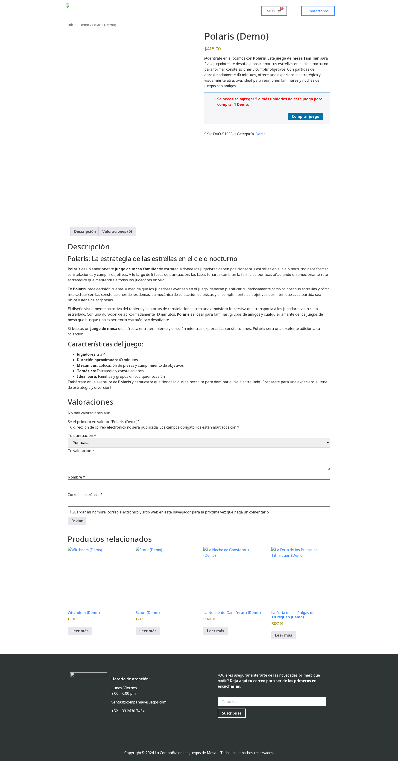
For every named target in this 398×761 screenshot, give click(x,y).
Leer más (79, 630)
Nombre (76, 477)
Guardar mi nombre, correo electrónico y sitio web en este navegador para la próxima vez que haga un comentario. (170, 512)
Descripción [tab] (85, 231)
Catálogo (168, 10)
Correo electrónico (85, 494)
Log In (188, 10)
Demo (84, 24)
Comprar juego (305, 116)
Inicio (72, 24)
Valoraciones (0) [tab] (117, 231)
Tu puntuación (82, 435)
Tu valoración (81, 451)
